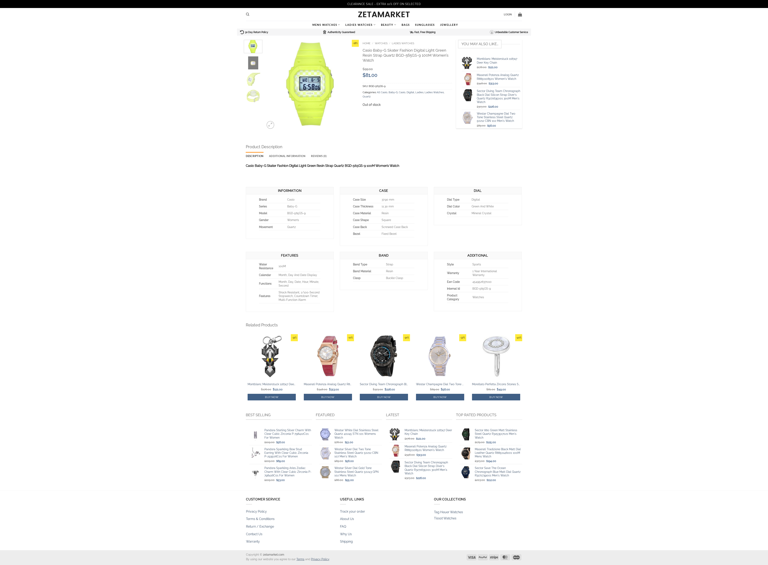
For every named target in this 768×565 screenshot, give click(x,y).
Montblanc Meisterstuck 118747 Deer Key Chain (272, 384)
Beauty (387, 24)
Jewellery (449, 24)
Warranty (253, 541)
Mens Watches (324, 24)
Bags (406, 24)
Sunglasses (425, 24)
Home (366, 43)
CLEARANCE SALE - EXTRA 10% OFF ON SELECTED (384, 4)
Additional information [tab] (287, 156)
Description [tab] (255, 156)
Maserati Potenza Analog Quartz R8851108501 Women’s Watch (328, 384)
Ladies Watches (359, 24)
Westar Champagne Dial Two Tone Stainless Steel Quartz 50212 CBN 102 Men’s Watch (440, 384)
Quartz (367, 96)
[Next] (351, 85)
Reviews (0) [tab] (319, 156)
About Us (347, 519)
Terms (300, 559)
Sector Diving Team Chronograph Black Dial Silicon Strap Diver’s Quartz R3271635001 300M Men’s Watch (384, 384)
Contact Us (254, 534)
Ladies (419, 92)
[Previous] (272, 85)
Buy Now (271, 397)
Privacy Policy (256, 511)
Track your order (352, 511)
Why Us (346, 534)
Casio (402, 92)
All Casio (382, 92)
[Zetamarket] (384, 14)
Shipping (346, 541)
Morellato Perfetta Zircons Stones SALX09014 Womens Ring (496, 384)
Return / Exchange (260, 526)
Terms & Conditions (260, 519)
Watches (381, 43)
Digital (410, 92)
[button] (247, 14)
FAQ (343, 526)
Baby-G (393, 92)
